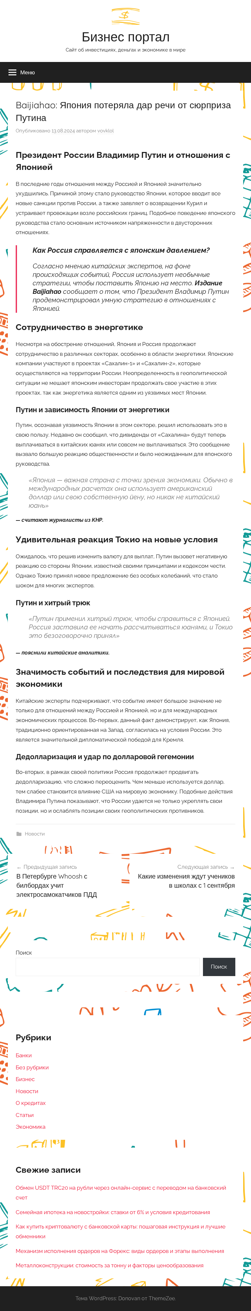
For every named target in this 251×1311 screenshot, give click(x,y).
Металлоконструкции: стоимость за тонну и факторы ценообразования (110, 1265)
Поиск (24, 952)
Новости (35, 834)
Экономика (30, 1126)
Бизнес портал (126, 36)
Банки (24, 1055)
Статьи (25, 1115)
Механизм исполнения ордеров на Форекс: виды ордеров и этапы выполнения (120, 1251)
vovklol (105, 131)
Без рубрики (32, 1067)
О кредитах (31, 1103)
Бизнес (25, 1079)
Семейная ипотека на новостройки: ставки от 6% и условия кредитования (113, 1212)
